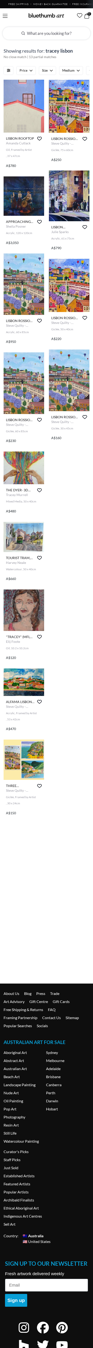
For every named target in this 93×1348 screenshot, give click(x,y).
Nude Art (11, 1092)
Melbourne (55, 1060)
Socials (42, 1025)
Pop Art (10, 1109)
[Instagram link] (27, 1334)
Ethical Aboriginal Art (21, 1208)
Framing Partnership (20, 1017)
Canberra (54, 1084)
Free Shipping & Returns (23, 1009)
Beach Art (12, 1076)
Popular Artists (16, 1192)
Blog (27, 993)
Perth (50, 1092)
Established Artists (19, 1175)
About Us (11, 993)
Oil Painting (13, 1101)
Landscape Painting (20, 1084)
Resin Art (11, 1125)
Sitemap (72, 1017)
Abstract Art (14, 1060)
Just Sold (11, 1167)
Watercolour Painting (21, 1141)
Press (40, 993)
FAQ (52, 1009)
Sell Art (10, 1224)
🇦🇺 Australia (33, 1235)
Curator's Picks (16, 1151)
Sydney (52, 1052)
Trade (54, 993)
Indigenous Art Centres (23, 1216)
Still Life (10, 1133)
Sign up (16, 1300)
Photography (14, 1117)
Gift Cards (61, 1001)
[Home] (46, 15)
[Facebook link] (46, 1334)
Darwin (52, 1101)
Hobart (52, 1109)
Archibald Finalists (19, 1200)
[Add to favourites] (39, 138)
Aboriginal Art (15, 1052)
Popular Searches (18, 1025)
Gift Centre (38, 1001)
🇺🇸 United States (37, 1241)
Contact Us (51, 1017)
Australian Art (15, 1068)
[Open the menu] (5, 16)
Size (45, 70)
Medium (68, 70)
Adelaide (53, 1068)
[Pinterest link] (65, 1334)
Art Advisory (14, 1001)
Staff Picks (12, 1159)
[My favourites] (79, 15)
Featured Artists (17, 1184)
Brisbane (53, 1076)
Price (23, 70)
